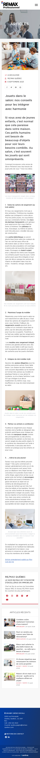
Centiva (24, 755)
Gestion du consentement (29, 752)
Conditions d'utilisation (10, 752)
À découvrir (13, 75)
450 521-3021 (13, 723)
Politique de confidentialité (26, 750)
